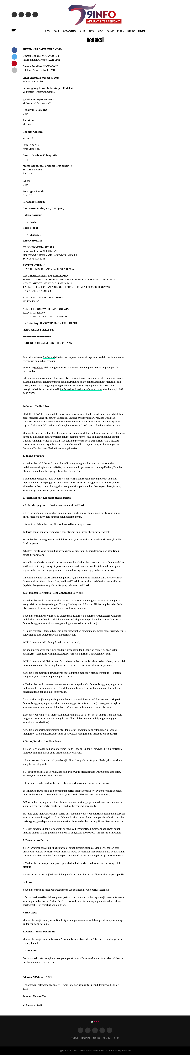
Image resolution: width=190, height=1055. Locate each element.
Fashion (96, 1038)
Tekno (91, 30)
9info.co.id (49, 357)
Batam (56, 30)
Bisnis (82, 30)
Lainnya (130, 30)
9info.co (38, 367)
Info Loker (85, 1038)
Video (100, 30)
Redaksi (141, 30)
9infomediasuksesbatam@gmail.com (81, 389)
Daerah (110, 30)
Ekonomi (74, 1038)
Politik (120, 30)
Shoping (106, 1038)
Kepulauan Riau (69, 30)
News (47, 30)
